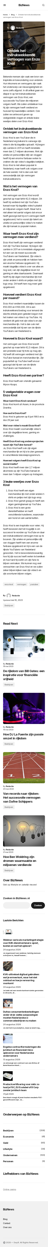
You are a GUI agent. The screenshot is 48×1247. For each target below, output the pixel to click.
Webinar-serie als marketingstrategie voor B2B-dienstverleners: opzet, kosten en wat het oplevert (23, 943)
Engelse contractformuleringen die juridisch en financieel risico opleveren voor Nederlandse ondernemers (22, 1051)
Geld (5, 1143)
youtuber (34, 584)
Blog (13, 15)
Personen (8, 1161)
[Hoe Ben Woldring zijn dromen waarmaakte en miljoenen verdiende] (24, 830)
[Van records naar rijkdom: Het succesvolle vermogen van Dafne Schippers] (24, 767)
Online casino (9, 1189)
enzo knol (9, 584)
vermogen (21, 584)
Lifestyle (7, 1149)
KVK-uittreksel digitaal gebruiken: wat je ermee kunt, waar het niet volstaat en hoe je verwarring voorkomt (21, 979)
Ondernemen (10, 1155)
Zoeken (38, 905)
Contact (6, 1223)
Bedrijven (9, 605)
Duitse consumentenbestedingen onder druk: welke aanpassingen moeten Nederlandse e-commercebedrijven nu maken (21, 1016)
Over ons (7, 1227)
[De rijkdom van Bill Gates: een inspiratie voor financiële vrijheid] (24, 645)
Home (5, 15)
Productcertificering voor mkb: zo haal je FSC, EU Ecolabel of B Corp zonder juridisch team (21, 1087)
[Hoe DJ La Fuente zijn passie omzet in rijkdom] (24, 708)
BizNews (24, 5)
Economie (8, 1136)
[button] (4, 5)
